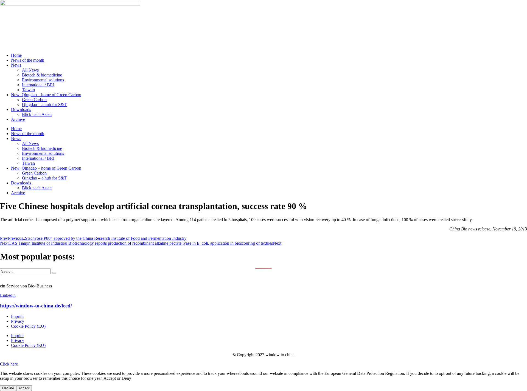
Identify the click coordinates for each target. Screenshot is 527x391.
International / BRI (38, 84)
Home (16, 55)
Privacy (17, 321)
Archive (18, 119)
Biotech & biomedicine (42, 75)
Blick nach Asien (37, 114)
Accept (24, 388)
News (16, 65)
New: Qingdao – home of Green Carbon (46, 94)
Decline (8, 388)
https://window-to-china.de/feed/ (36, 306)
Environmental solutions (43, 80)
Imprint (17, 316)
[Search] (54, 272)
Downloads (21, 109)
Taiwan (28, 89)
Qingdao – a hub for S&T (44, 104)
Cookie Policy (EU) (28, 326)
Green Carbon (34, 99)
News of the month (27, 60)
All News (30, 70)
